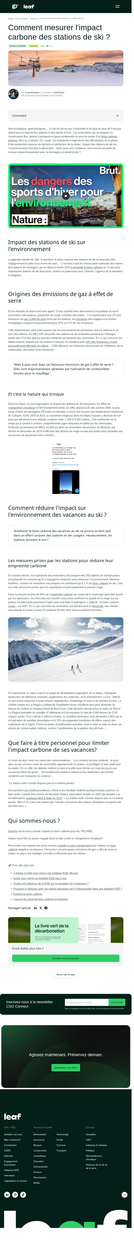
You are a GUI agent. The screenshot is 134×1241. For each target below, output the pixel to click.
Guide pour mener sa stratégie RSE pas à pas (40, 878)
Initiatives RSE (11, 1170)
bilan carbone (100, 583)
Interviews (9, 1175)
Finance (38, 1172)
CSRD (7, 1150)
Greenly (12, 831)
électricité (97, 606)
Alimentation (40, 1134)
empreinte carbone (62, 594)
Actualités (91, 1134)
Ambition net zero (13, 1134)
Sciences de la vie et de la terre (96, 1166)
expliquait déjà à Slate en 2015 (44, 798)
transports (81, 319)
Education (39, 1161)
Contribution (10, 1145)
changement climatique (21, 407)
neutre (12, 606)
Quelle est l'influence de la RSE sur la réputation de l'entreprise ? (51, 883)
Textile (59, 1139)
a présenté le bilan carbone (86, 267)
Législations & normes (15, 1181)
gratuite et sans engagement (74, 845)
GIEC (88, 1139)
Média (37, 1183)
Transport (61, 1150)
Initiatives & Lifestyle (96, 1145)
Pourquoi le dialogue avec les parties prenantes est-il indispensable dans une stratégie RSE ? (67, 888)
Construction (40, 1150)
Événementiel (41, 1166)
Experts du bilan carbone (27, 894)
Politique (90, 1150)
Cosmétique (40, 1156)
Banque (38, 1145)
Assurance (39, 1139)
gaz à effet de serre (35, 319)
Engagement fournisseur (10, 1163)
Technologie (62, 1134)
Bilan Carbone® (12, 1139)
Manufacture (40, 1177)
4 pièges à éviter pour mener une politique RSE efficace (45, 873)
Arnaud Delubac (41, 95)
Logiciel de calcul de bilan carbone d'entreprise (40, 899)
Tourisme (61, 1145)
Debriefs (8, 1156)
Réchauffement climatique (94, 1158)
